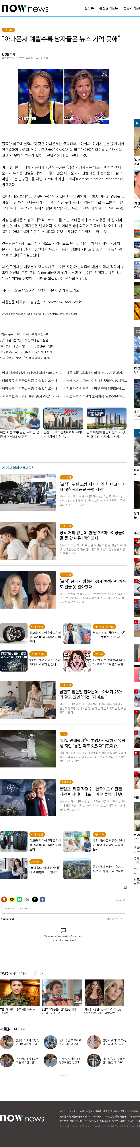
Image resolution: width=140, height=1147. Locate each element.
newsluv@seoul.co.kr (65, 301)
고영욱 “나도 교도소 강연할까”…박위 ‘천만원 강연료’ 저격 (27, 1043)
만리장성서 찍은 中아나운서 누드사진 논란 (26, 352)
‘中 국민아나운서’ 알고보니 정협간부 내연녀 (27, 346)
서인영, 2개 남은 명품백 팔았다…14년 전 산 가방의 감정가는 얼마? (114, 1062)
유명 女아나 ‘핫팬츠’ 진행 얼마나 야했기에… (27, 358)
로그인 (63, 1111)
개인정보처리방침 (99, 1111)
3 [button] (66, 1075)
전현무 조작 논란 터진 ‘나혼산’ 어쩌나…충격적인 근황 (58, 1011)
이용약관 (84, 1111)
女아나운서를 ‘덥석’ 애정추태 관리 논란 (24, 340)
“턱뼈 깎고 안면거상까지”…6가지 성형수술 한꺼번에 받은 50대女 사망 (102, 1011)
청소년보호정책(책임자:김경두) (124, 1111)
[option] (61, 998)
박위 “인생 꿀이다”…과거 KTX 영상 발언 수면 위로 (27, 1062)
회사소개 (73, 1111)
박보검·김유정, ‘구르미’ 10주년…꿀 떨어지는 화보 (114, 1043)
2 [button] (63, 1075)
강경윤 (5, 54)
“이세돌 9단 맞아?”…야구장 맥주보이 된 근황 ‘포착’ (70, 1043)
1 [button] (61, 1075)
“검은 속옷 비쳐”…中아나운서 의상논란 (24, 334)
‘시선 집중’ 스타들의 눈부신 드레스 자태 (70, 1060)
